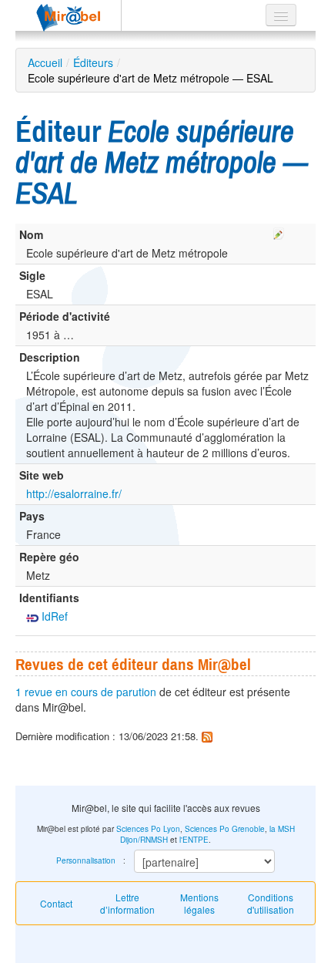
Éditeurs (93, 62)
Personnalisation (85, 860)
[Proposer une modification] (278, 231)
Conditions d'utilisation (270, 903)
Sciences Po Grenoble (225, 828)
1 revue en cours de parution (85, 691)
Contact (56, 903)
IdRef (53, 616)
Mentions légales (199, 903)
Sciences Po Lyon (148, 828)
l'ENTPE (194, 839)
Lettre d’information (127, 903)
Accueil (45, 62)
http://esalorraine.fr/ (74, 493)
